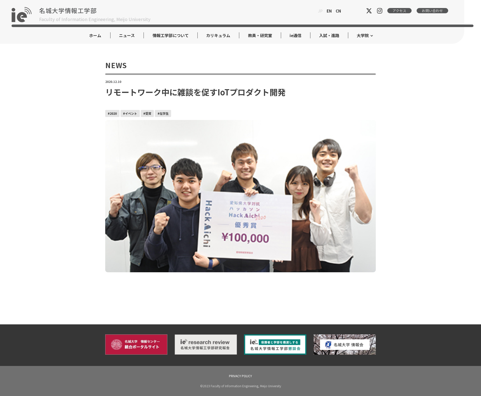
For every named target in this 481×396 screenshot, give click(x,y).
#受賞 (147, 113)
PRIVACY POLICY (240, 376)
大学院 (363, 35)
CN (338, 11)
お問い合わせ (432, 10)
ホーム (95, 35)
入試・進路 (329, 35)
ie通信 (295, 35)
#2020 (112, 113)
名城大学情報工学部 (68, 10)
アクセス (399, 10)
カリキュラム (218, 35)
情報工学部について (171, 35)
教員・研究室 (260, 35)
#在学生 (163, 113)
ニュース (127, 35)
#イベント (130, 113)
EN (329, 11)
